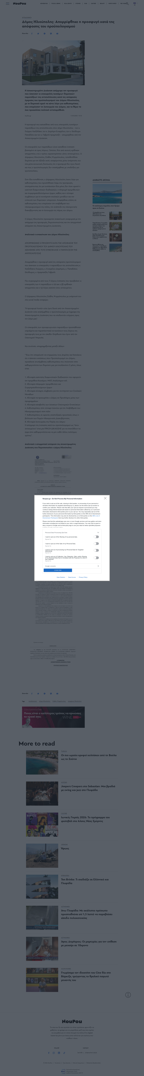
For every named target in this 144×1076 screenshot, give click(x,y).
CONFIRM (58, 570)
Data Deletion (61, 577)
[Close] (106, 499)
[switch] (96, 537)
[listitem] (72, 532)
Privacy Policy (83, 577)
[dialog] (72, 538)
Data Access (72, 577)
